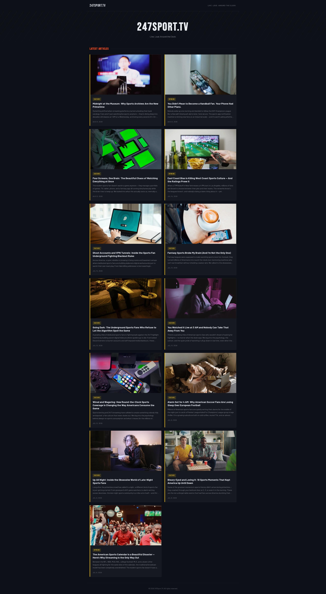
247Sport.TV (98, 5)
